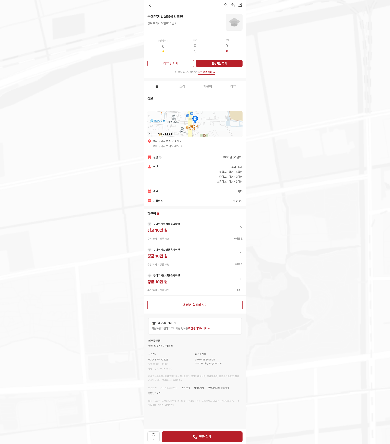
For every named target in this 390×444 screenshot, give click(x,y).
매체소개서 (199, 387)
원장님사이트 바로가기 (218, 387)
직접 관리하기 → (206, 72)
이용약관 (152, 387)
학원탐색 (185, 387)
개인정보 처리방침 (168, 387)
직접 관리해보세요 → (199, 328)
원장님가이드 (154, 393)
